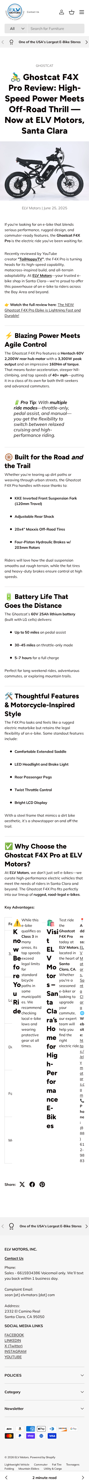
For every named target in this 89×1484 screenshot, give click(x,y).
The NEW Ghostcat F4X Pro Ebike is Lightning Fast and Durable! (43, 310)
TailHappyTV (30, 259)
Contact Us (33, 12)
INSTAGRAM (15, 1351)
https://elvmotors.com (82, 1067)
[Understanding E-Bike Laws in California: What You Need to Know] (6, 1477)
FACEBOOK (14, 1335)
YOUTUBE (13, 1357)
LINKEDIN (13, 1340)
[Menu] (82, 12)
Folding (9, 1468)
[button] (72, 12)
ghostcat (44, 66)
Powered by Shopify (42, 1457)
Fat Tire (57, 1464)
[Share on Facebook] (32, 1184)
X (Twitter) (14, 1346)
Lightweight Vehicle (17, 1464)
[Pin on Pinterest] (42, 1184)
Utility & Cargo (53, 1468)
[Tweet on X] (22, 1184)
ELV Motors (42, 275)
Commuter (40, 1464)
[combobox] (44, 28)
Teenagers (72, 1464)
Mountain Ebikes (28, 1468)
